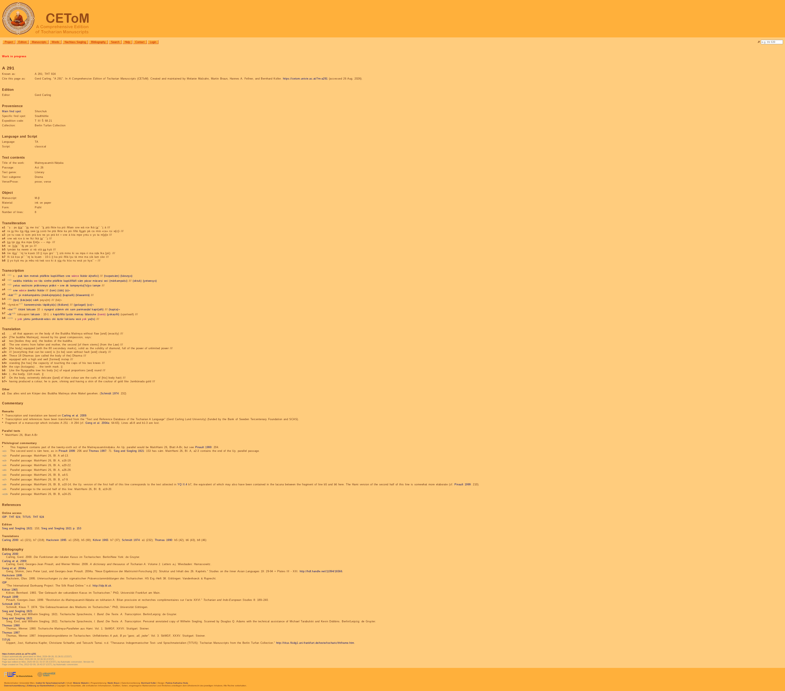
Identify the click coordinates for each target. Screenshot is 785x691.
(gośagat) (80, 304)
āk (67, 285)
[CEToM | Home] (392, 18)
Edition (22, 42)
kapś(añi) (98, 309)
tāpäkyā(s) (49, 304)
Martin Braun (114, 683)
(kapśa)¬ (114, 309)
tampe (97, 285)
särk (36, 300)
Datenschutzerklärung (14, 685)
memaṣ (79, 314)
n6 (9, 299)
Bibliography (98, 42)
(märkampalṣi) (118, 280)
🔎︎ (758, 42)
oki (67, 309)
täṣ (41, 280)
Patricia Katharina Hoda (177, 683)
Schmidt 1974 (110, 393)
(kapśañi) (69, 295)
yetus (16, 285)
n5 (15, 294)
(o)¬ (67, 290)
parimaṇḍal (84, 309)
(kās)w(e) (26, 300)
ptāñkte (44, 276)
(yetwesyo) (150, 280)
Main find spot (11, 111)
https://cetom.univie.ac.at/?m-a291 (305, 78)
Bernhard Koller (148, 683)
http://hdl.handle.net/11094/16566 (321, 571)
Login (153, 42)
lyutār (69, 314)
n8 (14, 308)
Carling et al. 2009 (74, 415)
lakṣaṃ (31, 309)
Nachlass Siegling (75, 42)
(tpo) (16, 300)
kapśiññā (59, 314)
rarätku (17, 280)
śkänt (21, 309)
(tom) (53, 290)
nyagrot (49, 309)
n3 (9, 284)
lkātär (83, 276)
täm (26, 276)
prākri (52, 285)
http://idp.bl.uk (102, 585)
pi (20, 295)
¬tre (9, 309)
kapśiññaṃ (58, 276)
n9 (13, 313)
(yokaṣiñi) (113, 314)
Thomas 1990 (163, 540)
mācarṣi (98, 280)
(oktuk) (137, 280)
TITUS (26, 516)
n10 (10, 318)
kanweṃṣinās (33, 304)
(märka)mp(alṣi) (51, 295)
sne (68, 276)
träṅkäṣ (28, 280)
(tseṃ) (102, 314)
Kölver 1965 (100, 540)
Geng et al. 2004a (97, 422)
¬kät (10, 295)
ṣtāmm (59, 309)
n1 (9, 275)
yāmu (27, 319)
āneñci (32, 290)
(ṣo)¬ (90, 304)
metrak (34, 276)
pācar (88, 280)
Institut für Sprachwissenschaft (50, 683)
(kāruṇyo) (126, 276)
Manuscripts (39, 42)
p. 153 (77, 528)
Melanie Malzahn (81, 683)
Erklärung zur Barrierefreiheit (40, 685)
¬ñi (9, 314)
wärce (75, 276)
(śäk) (60, 290)
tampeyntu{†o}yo (81, 285)
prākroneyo (41, 285)
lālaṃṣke (90, 314)
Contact (140, 42)
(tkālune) (63, 304)
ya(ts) (91, 319)
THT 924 (14, 516)
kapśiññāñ (70, 280)
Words (55, 42)
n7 (20, 304)
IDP (4, 516)
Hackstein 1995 (56, 540)
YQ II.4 (182, 484)
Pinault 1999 (203, 447)
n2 (9, 280)
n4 (9, 289)
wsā (78, 319)
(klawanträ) (83, 295)
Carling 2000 (10, 540)
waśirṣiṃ (27, 285)
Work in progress (14, 56)
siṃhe (48, 280)
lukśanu (70, 319)
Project (9, 42)
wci (106, 280)
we (35, 280)
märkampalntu (31, 295)
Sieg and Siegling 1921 (129, 450)
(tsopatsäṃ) (111, 276)
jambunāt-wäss (41, 319)
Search (115, 42)
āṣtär (60, 319)
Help (127, 42)
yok (20, 319)
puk (20, 276)
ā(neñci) (94, 276)
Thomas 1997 (97, 450)
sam (73, 309)
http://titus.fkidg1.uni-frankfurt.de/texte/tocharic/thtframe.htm (315, 642)
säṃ (80, 280)
